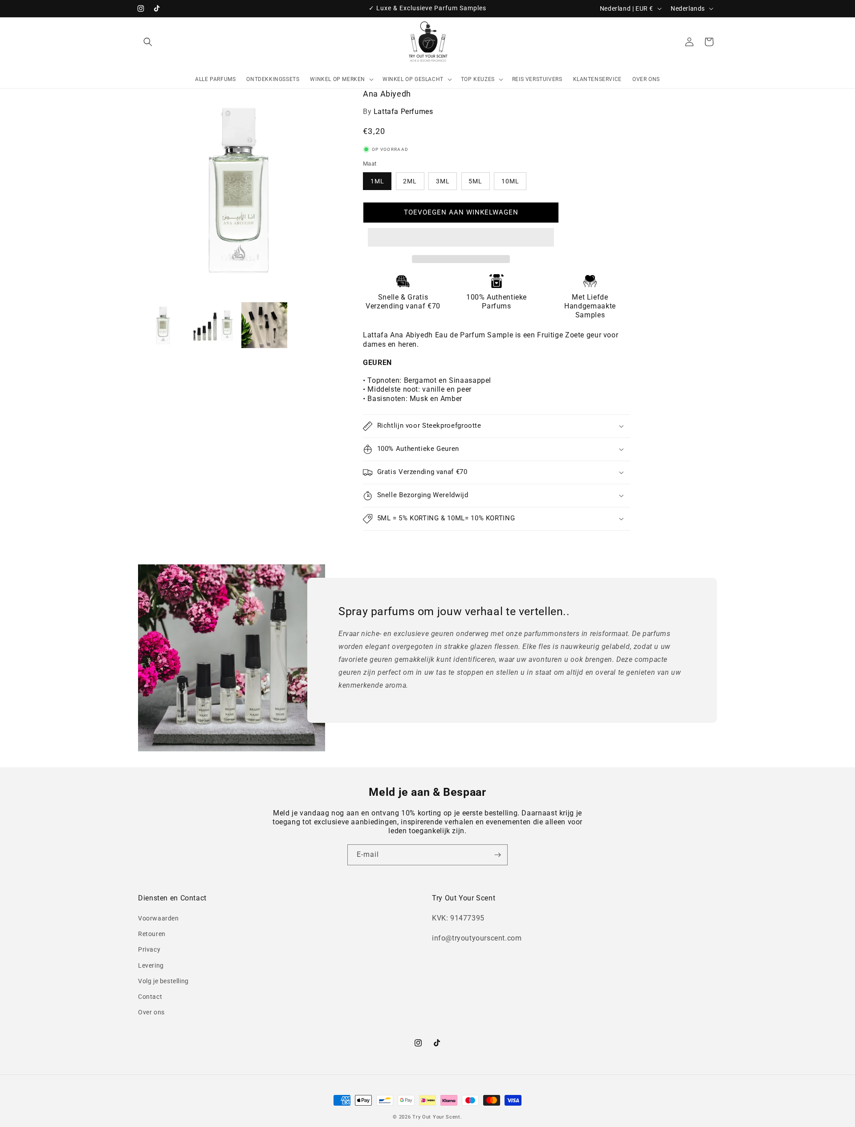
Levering (151, 965)
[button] (461, 237)
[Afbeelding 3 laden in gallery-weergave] (264, 325)
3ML (443, 181)
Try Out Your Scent (436, 1117)
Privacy (149, 949)
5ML (475, 181)
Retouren (152, 933)
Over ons (151, 1012)
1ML (377, 181)
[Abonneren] (497, 854)
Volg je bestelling (163, 981)
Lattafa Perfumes (403, 111)
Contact (150, 996)
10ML (510, 181)
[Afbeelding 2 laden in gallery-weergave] (213, 325)
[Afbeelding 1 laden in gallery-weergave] (163, 325)
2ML (410, 181)
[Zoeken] (148, 42)
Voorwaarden (158, 918)
